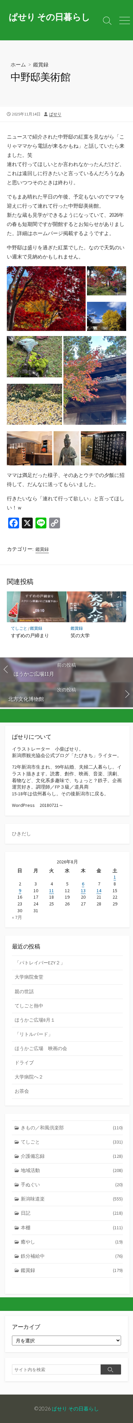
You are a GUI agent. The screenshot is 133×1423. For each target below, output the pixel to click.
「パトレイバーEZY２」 (40, 963)
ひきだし (21, 834)
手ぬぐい (72, 1184)
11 (51, 890)
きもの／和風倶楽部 (72, 1128)
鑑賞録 (40, 64)
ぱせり (55, 114)
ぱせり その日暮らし (75, 1408)
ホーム (18, 64)
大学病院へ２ (29, 1077)
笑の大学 (80, 635)
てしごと (19, 628)
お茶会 (22, 1091)
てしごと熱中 (29, 1006)
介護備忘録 (72, 1156)
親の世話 (24, 991)
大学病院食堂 (29, 977)
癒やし (72, 1242)
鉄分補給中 (72, 1256)
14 (99, 890)
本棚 (72, 1228)
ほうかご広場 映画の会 (41, 1048)
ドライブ (24, 1063)
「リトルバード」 (34, 1034)
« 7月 (17, 917)
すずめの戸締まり (30, 635)
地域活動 (72, 1170)
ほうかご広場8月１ (35, 1020)
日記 (72, 1213)
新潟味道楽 (72, 1199)
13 (83, 890)
